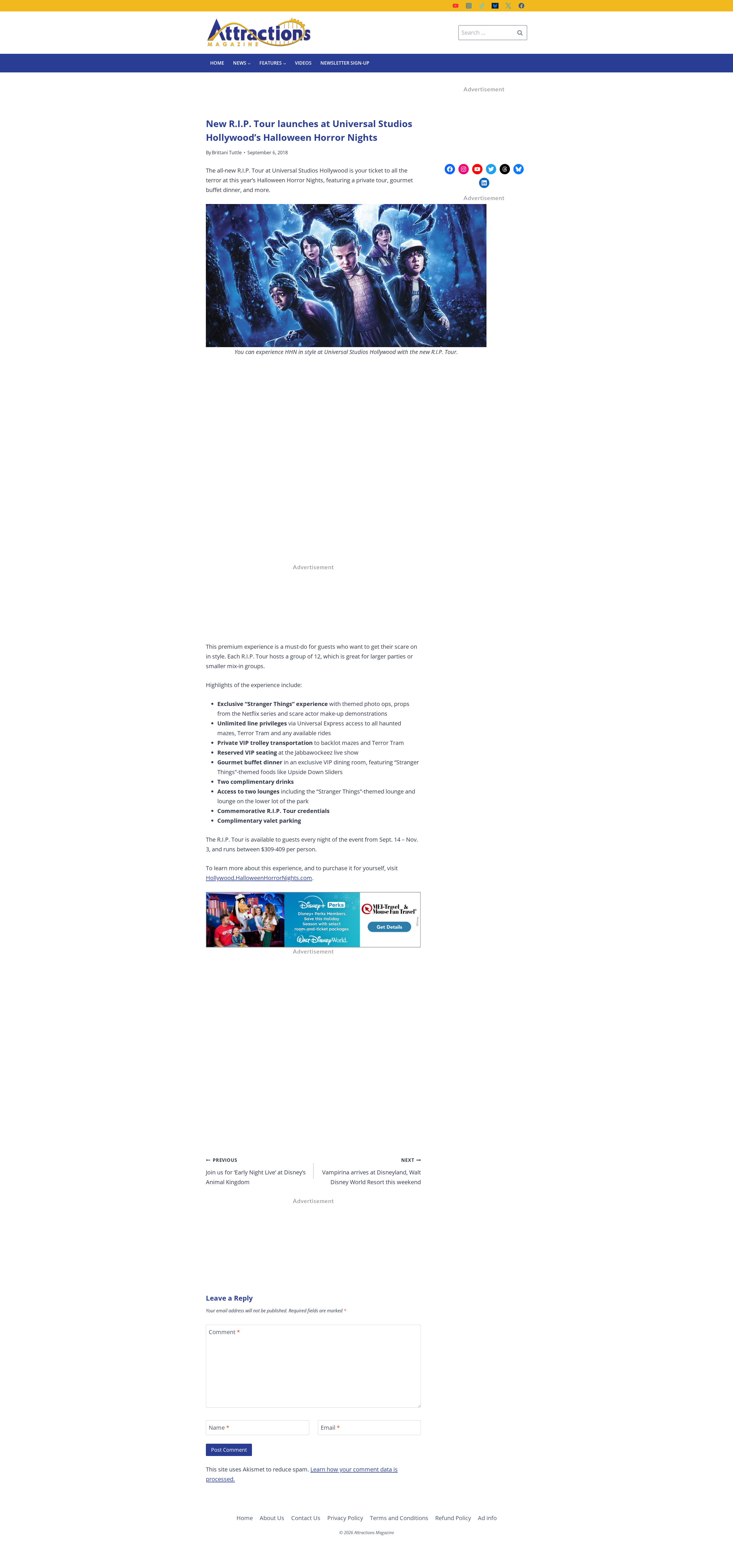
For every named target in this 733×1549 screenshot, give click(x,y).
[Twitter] (508, 5)
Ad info (487, 1518)
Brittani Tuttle (227, 152)
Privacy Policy (345, 1518)
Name (219, 1427)
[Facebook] (521, 5)
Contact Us (305, 1518)
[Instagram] (468, 5)
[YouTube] (455, 5)
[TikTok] (482, 5)
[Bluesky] (495, 5)
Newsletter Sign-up (344, 63)
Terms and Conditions (399, 1518)
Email (330, 1427)
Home (217, 63)
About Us (272, 1518)
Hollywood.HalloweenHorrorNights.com (259, 878)
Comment (224, 1332)
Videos (303, 63)
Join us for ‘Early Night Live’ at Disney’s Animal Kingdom (256, 1171)
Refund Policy (453, 1518)
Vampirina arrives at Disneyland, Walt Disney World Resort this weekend (371, 1171)
